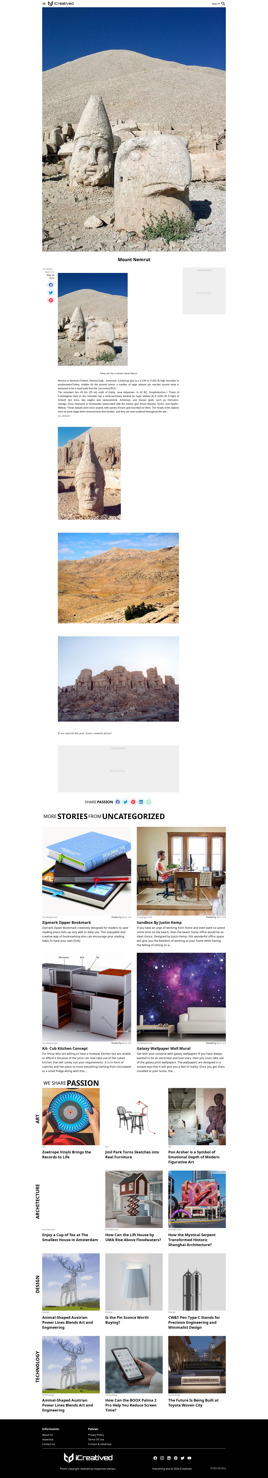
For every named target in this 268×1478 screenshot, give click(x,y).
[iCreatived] (88, 1458)
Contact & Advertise (99, 1444)
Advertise (47, 1439)
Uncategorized (48, 268)
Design (37, 1284)
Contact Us (48, 1444)
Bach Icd (49, 271)
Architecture (37, 1201)
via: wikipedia (64, 415)
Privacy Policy (96, 1435)
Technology (37, 1367)
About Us (47, 1435)
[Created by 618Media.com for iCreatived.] (218, 1468)
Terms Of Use (96, 1439)
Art (37, 1118)
